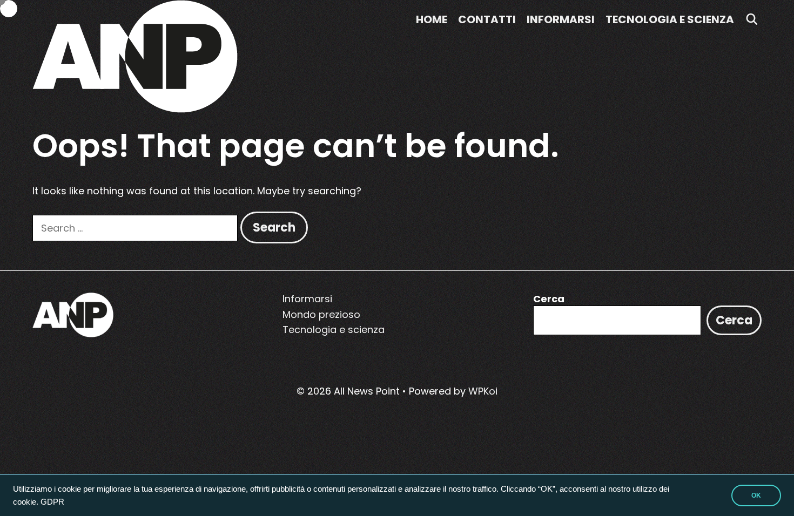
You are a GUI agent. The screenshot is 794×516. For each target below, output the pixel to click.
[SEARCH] (751, 19)
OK (756, 495)
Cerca (548, 298)
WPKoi (482, 391)
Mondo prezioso (321, 314)
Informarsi (561, 19)
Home (431, 19)
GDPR (52, 502)
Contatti (487, 19)
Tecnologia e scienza (669, 19)
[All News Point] (135, 55)
